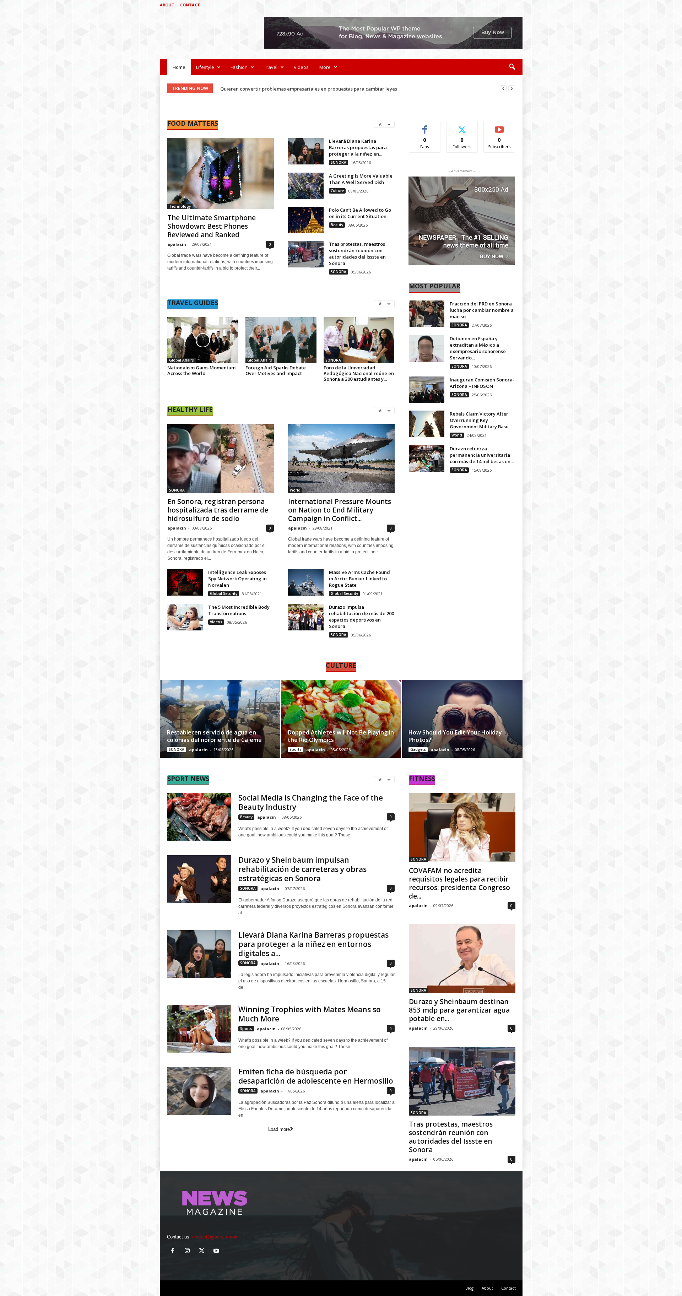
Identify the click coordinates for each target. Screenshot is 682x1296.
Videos (301, 67)
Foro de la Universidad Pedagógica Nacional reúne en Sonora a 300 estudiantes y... (359, 373)
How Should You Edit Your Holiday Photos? (455, 736)
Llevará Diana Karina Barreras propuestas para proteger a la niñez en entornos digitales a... (313, 944)
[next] (511, 88)
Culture (337, 190)
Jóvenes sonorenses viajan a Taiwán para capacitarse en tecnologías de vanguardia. (315, 89)
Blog (469, 1288)
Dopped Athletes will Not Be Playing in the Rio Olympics (341, 736)
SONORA (338, 162)
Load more (279, 1129)
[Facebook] (484, 5)
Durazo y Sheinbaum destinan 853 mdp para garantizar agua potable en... (459, 1010)
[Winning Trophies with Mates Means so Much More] (199, 1029)
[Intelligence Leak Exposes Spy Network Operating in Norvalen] (185, 582)
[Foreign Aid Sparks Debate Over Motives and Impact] (280, 340)
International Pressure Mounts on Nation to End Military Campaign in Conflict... (339, 510)
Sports (295, 749)
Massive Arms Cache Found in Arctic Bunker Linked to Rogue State (359, 578)
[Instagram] (495, 5)
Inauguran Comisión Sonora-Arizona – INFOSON (482, 382)
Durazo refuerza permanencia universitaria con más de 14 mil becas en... (482, 455)
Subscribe (499, 126)
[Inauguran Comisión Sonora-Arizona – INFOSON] (426, 389)
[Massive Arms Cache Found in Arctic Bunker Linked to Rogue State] (306, 582)
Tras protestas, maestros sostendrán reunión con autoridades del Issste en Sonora (357, 253)
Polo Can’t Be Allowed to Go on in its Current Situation (360, 213)
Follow (462, 126)
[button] (512, 67)
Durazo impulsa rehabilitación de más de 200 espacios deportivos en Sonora (361, 616)
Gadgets (418, 749)
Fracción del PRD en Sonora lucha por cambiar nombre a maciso (482, 310)
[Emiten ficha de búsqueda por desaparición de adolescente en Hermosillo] (199, 1091)
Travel (270, 67)
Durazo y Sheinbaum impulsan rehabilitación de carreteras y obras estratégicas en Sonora (302, 869)
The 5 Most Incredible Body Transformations (239, 610)
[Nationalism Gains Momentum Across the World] (202, 340)
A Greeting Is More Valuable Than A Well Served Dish (361, 179)
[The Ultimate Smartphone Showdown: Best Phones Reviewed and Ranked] (220, 173)
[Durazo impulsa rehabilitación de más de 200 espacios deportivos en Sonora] (306, 617)
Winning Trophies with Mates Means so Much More (309, 1014)
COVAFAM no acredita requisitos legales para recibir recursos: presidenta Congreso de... (459, 883)
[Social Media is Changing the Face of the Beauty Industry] (199, 817)
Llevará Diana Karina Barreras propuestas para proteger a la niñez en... (358, 147)
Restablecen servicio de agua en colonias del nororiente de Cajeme (214, 736)
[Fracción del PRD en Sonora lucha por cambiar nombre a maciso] (426, 313)
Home (179, 67)
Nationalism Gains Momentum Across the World (201, 370)
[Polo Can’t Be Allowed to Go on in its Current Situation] (306, 220)
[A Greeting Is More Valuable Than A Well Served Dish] (306, 186)
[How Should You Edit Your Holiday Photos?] (462, 719)
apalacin (176, 244)
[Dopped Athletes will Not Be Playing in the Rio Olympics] (341, 719)
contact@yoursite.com (215, 1237)
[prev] (503, 88)
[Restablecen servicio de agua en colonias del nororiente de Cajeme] (220, 719)
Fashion (239, 67)
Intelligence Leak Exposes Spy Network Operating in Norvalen (237, 578)
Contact (190, 4)
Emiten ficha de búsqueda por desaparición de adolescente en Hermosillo (315, 1076)
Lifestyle (205, 67)
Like (425, 126)
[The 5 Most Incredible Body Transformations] (185, 617)
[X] (506, 5)
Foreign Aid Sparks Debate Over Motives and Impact (275, 370)
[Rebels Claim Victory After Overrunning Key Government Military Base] (426, 424)
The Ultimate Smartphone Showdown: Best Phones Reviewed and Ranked (211, 226)
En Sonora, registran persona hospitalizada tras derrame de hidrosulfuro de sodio (217, 510)
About (167, 4)
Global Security (223, 593)
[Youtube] (517, 5)
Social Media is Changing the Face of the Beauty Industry (310, 802)
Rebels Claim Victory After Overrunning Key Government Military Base (479, 420)
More (325, 67)
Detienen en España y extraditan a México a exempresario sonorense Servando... (478, 348)
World (295, 490)
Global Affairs (181, 360)
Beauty (337, 224)
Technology (180, 206)
